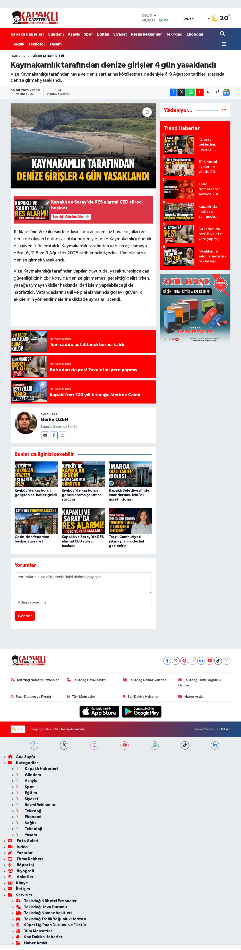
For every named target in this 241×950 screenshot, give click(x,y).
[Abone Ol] (226, 92)
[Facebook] (54, 435)
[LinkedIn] (201, 661)
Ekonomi (195, 34)
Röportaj (25, 865)
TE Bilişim (223, 729)
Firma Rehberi (29, 859)
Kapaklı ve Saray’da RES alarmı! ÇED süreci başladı (83, 541)
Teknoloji (36, 44)
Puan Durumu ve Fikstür (33, 696)
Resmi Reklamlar (146, 34)
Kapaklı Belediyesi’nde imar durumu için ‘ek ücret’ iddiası (129, 495)
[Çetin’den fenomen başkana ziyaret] (36, 521)
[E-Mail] (45, 435)
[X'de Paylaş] (181, 92)
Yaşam (55, 44)
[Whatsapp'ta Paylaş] (190, 92)
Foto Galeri (27, 841)
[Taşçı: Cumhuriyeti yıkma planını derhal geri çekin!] (130, 521)
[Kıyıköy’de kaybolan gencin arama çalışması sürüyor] (83, 474)
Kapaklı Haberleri (27, 34)
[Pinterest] (184, 661)
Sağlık (18, 44)
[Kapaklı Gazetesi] (34, 18)
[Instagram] (62, 435)
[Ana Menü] (223, 44)
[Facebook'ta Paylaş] (173, 92)
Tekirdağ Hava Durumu (90, 680)
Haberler (18, 56)
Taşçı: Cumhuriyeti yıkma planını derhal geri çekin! (126, 541)
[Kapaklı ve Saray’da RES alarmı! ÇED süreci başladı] (83, 521)
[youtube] (124, 745)
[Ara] (223, 34)
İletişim (23, 889)
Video (22, 847)
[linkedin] (215, 745)
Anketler (24, 877)
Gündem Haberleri (47, 56)
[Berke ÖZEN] (26, 423)
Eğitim (103, 34)
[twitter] (64, 745)
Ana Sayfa (25, 757)
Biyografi (25, 871)
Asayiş (74, 34)
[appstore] (100, 711)
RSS (20, 729)
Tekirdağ (174, 34)
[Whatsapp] (226, 661)
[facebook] (34, 745)
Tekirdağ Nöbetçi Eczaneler (37, 680)
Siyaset (120, 34)
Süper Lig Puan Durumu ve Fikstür (55, 925)
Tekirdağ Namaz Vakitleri (148, 680)
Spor (88, 34)
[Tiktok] (218, 661)
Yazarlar (24, 853)
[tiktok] (185, 745)
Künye (22, 883)
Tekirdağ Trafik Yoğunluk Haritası (199, 682)
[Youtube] (209, 661)
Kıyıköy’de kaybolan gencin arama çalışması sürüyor (82, 495)
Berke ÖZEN (54, 419)
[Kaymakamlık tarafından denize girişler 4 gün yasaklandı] (83, 146)
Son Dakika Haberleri (143, 696)
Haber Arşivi (194, 696)
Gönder (25, 616)
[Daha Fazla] (200, 92)
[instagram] (94, 745)
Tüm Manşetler (83, 696)
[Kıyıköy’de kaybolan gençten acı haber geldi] (36, 474)
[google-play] (142, 711)
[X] (176, 661)
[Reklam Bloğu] (195, 309)
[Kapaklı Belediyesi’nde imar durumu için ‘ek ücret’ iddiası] (130, 474)
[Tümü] (224, 110)
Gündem (56, 34)
